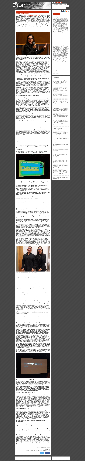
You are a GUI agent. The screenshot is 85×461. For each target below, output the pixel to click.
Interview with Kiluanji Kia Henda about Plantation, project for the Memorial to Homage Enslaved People (60, 121)
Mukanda (64, 4)
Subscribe (41, 458)
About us (28, 458)
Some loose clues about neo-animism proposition (61, 149)
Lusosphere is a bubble (57, 129)
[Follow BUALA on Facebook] (62, 11)
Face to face (59, 2)
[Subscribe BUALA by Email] (69, 11)
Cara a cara (27, 450)
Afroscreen (55, 4)
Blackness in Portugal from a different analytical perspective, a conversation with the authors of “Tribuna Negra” (60, 99)
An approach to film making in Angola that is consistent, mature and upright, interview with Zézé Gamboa (60, 88)
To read (60, 4)
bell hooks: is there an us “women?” (58, 94)
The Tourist (55, 156)
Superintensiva (55, 150)
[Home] (21, 5)
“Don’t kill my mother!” (56, 167)
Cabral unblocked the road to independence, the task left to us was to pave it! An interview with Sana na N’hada (60, 103)
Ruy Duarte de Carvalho (57, 7)
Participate (36, 458)
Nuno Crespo (45, 450)
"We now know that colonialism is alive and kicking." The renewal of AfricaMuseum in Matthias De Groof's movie (60, 82)
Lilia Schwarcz (40, 450)
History (37, 450)
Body (65, 7)
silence (49, 450)
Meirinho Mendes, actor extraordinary (59, 131)
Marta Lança (48, 449)
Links (49, 458)
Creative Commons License (63, 458)
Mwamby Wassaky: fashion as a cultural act (60, 134)
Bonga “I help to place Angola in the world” (59, 101)
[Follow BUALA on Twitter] (65, 11)
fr (14, 6)
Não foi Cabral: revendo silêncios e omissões (32, 15)
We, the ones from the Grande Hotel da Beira (60, 160)
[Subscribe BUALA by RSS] (67, 11)
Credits (32, 458)
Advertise (45, 458)
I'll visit (54, 2)
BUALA (61, 47)
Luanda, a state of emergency (58, 128)
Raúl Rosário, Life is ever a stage (58, 140)
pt (14, 3)
